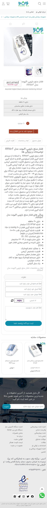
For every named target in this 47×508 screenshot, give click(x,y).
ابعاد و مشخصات (23, 141)
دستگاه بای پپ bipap (15, 430)
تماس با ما (29, 12)
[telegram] (19, 496)
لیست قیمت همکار (16, 442)
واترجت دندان (41, 430)
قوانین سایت (18, 439)
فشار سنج (38, 155)
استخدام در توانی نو (39, 445)
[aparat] (15, 496)
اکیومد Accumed (13, 85)
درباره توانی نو (41, 12)
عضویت (6, 406)
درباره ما (20, 436)
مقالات (43, 442)
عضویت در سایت (17, 445)
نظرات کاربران (10, 141)
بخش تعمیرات (17, 433)
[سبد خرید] (7, 2)
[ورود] (3, 2)
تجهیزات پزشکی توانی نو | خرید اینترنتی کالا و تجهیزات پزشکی (25, 17)
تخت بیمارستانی (40, 433)
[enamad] (23, 482)
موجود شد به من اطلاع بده (21, 131)
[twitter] (28, 496)
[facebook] (32, 496)
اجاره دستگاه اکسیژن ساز (14, 426)
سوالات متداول (40, 439)
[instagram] (23, 496)
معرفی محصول (36, 141)
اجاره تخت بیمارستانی (38, 426)
